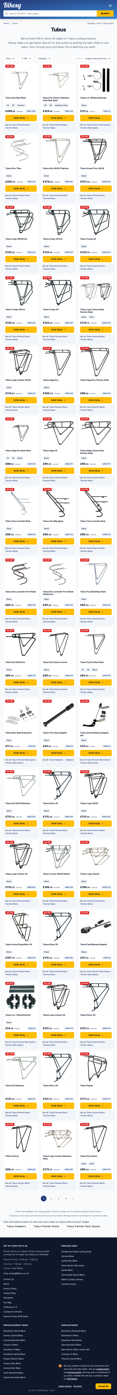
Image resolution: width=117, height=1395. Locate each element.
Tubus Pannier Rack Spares (98, 125)
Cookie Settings (65, 1386)
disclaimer (72, 1379)
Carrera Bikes (67, 1256)
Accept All (103, 1386)
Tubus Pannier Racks (21, 125)
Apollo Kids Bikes (69, 1260)
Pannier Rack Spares (89, 128)
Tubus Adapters (56, 760)
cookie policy (102, 1369)
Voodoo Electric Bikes (13, 1358)
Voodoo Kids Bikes (12, 1363)
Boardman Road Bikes (71, 1340)
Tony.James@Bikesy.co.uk (16, 1273)
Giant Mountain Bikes (71, 1345)
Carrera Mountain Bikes (14, 1340)
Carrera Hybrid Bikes (13, 1335)
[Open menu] (110, 6)
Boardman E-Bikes (70, 1335)
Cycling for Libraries (12, 1311)
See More (43, 1254)
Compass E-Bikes (69, 1354)
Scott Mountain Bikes (13, 1372)
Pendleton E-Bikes (12, 1349)
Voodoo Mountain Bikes (14, 1377)
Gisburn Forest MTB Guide (15, 1316)
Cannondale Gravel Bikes (73, 1275)
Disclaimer (77, 1386)
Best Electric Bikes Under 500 (75, 1349)
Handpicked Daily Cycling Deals (76, 1251)
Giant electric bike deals (72, 1265)
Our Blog (7, 1302)
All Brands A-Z (10, 1307)
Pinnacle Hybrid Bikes (71, 1358)
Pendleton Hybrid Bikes (14, 1354)
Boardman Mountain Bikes (73, 1331)
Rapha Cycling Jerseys (72, 1279)
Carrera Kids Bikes (12, 1368)
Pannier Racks (12, 128)
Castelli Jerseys (68, 1284)
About (6, 1284)
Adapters (70, 760)
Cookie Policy (9, 1293)
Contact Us (8, 1279)
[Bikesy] (12, 5)
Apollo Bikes (67, 1270)
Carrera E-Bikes (10, 1345)
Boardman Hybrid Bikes (14, 1331)
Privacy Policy (10, 1288)
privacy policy (74, 1372)
